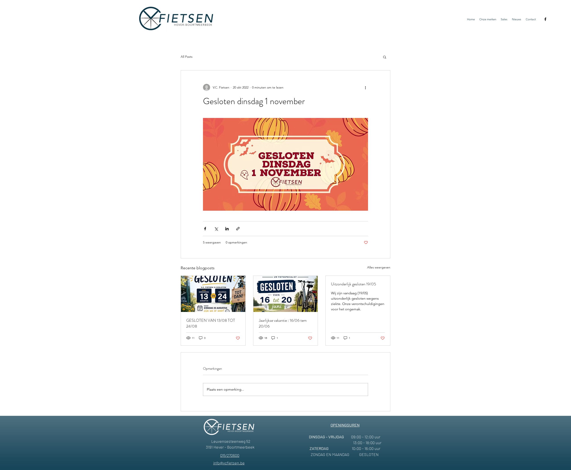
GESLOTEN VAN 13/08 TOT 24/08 (210, 323)
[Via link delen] (238, 229)
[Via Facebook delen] (205, 229)
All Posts (186, 57)
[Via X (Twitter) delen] (216, 229)
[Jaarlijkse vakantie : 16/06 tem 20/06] (285, 294)
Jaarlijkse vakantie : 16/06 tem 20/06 (283, 323)
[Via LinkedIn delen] (227, 229)
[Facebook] (545, 19)
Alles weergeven (378, 267)
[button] (385, 57)
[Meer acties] (365, 87)
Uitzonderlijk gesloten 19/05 (353, 284)
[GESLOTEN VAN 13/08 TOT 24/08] (213, 294)
